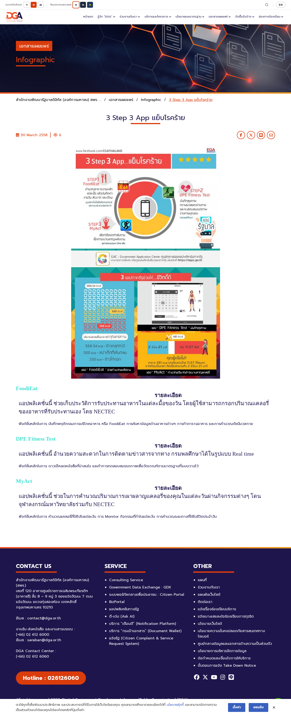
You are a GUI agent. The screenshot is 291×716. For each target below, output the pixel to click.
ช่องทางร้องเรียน (269, 17)
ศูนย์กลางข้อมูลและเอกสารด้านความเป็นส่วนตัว (235, 643)
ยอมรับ (258, 707)
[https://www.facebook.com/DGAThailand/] (196, 677)
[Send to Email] (271, 135)
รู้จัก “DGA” (105, 17)
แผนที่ (202, 580)
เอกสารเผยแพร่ (218, 17)
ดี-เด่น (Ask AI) (121, 616)
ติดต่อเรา (205, 602)
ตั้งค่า (237, 707)
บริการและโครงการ (156, 17)
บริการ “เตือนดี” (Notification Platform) (142, 623)
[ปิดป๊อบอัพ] (274, 708)
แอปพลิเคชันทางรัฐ (124, 609)
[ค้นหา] (266, 4)
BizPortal (117, 602)
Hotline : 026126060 (51, 678)
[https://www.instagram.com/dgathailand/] (222, 677)
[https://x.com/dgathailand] (205, 677)
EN (281, 5)
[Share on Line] (261, 135)
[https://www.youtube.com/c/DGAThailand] (214, 677)
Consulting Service (126, 580)
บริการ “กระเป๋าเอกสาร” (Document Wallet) (145, 631)
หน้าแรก (88, 17)
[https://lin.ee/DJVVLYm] (231, 677)
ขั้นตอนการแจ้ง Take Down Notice (227, 665)
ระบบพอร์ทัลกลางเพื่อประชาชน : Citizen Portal (146, 594)
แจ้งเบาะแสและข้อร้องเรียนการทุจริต (226, 616)
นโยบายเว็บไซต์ (210, 623)
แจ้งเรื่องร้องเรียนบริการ (217, 609)
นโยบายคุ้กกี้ (175, 704)
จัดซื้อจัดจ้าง (243, 17)
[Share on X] (251, 135)
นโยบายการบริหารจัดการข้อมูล (222, 651)
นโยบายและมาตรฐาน (188, 17)
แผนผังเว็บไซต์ (209, 594)
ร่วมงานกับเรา (128, 17)
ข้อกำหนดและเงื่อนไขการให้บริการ (224, 658)
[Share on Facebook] (241, 135)
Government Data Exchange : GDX (140, 587)
